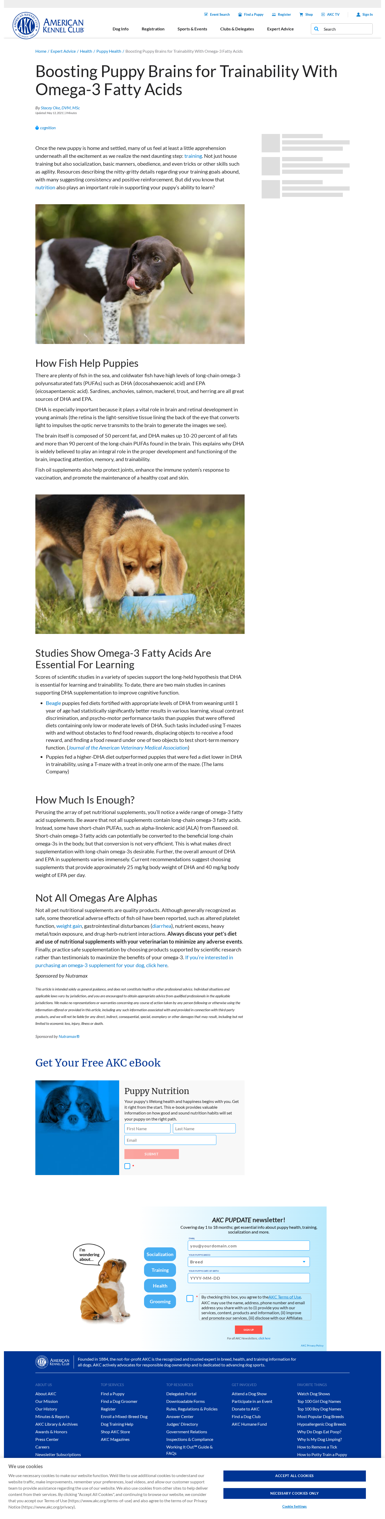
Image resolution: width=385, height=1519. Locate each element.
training (193, 156)
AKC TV (333, 14)
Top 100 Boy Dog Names (319, 1408)
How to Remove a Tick (317, 1446)
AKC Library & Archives (56, 1423)
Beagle (53, 703)
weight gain (69, 926)
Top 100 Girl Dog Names (319, 1401)
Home (40, 51)
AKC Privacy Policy (312, 1345)
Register (284, 14)
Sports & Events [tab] (192, 28)
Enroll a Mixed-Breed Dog (124, 1416)
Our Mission (46, 1401)
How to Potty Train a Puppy (322, 1454)
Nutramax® (69, 1036)
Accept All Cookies (294, 1476)
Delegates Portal (181, 1393)
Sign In (367, 14)
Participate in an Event (252, 1401)
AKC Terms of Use (284, 1296)
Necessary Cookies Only (294, 1493)
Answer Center (180, 1416)
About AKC (45, 1393)
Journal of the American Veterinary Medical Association (128, 747)
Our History (46, 1408)
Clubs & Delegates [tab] (237, 28)
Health (86, 51)
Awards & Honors (51, 1431)
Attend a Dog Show (249, 1393)
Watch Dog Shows (313, 1393)
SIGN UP (249, 1329)
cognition (48, 127)
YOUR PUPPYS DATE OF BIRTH (204, 1271)
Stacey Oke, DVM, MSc (60, 107)
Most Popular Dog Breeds (320, 1416)
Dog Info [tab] (121, 28)
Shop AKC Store (115, 1431)
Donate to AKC (246, 1408)
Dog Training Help (117, 1423)
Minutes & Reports (52, 1416)
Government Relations (186, 1431)
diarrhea (161, 926)
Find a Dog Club (246, 1416)
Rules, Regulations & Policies (192, 1408)
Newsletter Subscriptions (58, 1454)
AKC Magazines (115, 1439)
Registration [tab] (153, 28)
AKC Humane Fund (249, 1423)
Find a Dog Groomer (119, 1401)
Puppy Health (108, 51)
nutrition (45, 187)
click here (264, 1338)
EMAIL (192, 1238)
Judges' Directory (182, 1423)
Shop (309, 14)
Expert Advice (63, 51)
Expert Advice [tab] (280, 28)
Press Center (47, 1439)
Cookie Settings (294, 1506)
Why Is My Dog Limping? (319, 1439)
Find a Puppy (253, 14)
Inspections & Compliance (189, 1439)
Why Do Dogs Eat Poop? (319, 1431)
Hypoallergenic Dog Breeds (321, 1423)
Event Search (220, 14)
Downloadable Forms (185, 1401)
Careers (42, 1446)
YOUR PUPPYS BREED (199, 1255)
